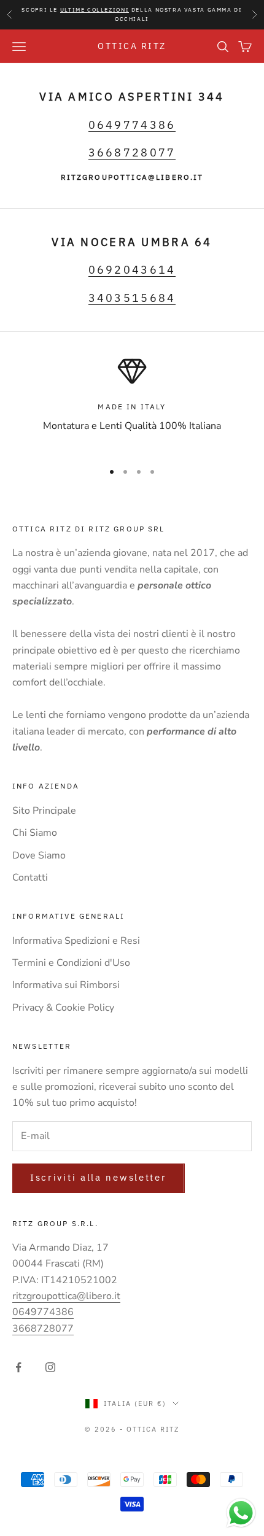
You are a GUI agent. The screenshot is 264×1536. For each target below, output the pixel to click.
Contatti (30, 877)
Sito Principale (44, 810)
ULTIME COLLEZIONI (95, 9)
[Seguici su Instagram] (50, 1367)
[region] (132, 403)
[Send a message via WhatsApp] (241, 1513)
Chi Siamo (34, 832)
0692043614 (132, 269)
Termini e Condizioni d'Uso (71, 963)
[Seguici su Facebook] (18, 1367)
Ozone (199, 1452)
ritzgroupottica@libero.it (66, 1296)
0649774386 (132, 124)
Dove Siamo (39, 855)
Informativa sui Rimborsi (66, 985)
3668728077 (132, 152)
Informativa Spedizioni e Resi (76, 940)
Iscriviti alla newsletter (98, 1177)
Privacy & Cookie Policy (63, 1007)
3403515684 (132, 297)
